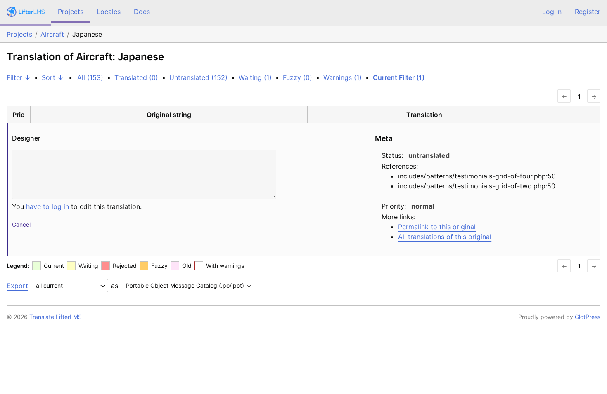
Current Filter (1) (398, 77)
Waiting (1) (255, 77)
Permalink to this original (437, 227)
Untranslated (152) (198, 77)
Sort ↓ (53, 77)
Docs (142, 11)
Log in (552, 11)
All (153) (90, 77)
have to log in (47, 206)
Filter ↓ (19, 77)
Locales (109, 11)
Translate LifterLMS (55, 316)
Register (587, 11)
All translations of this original (444, 236)
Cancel (21, 224)
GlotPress (587, 316)
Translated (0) (136, 77)
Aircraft (52, 34)
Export (17, 285)
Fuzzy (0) (297, 77)
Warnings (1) (342, 77)
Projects (70, 11)
